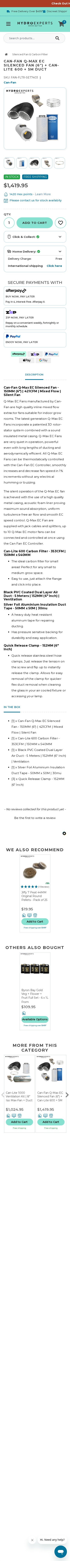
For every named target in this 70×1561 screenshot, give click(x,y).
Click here (54, 266)
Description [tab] (34, 374)
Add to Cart (34, 223)
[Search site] (58, 38)
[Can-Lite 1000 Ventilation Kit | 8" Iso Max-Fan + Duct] (19, 1073)
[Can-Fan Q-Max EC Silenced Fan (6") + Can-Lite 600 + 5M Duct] (51, 1073)
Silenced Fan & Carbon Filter (30, 54)
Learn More (43, 194)
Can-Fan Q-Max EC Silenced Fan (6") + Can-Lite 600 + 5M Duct (50, 1098)
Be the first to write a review (35, 818)
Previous (3, 1094)
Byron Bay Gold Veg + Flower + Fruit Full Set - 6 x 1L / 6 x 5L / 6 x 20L (34, 995)
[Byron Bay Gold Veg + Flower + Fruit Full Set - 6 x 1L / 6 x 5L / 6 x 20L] (35, 970)
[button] (61, 24)
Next (67, 1094)
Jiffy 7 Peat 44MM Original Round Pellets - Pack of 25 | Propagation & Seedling (34, 900)
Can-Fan (10, 82)
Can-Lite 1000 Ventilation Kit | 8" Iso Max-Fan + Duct (19, 1096)
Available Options (35, 1019)
